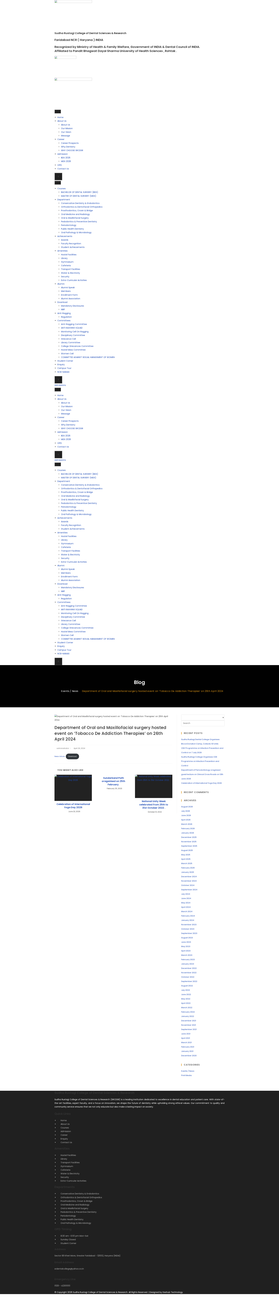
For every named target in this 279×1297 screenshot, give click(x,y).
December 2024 (189, 876)
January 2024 (187, 920)
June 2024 (186, 898)
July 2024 (185, 894)
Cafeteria (66, 265)
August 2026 (187, 806)
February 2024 (188, 915)
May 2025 (185, 854)
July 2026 (185, 811)
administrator (63, 748)
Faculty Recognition (71, 243)
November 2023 (188, 924)
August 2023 (187, 937)
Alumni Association (70, 298)
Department (63, 199)
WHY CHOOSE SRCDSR (72, 150)
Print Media (186, 1075)
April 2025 (186, 859)
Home (60, 117)
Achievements (64, 236)
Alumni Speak (68, 287)
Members (66, 291)
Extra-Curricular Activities (74, 280)
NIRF (63, 309)
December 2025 (189, 837)
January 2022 (187, 1016)
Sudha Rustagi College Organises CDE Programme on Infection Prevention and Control (200, 761)
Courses (61, 188)
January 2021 (187, 1051)
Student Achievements (73, 247)
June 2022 (186, 994)
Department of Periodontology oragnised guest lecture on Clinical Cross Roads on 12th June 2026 (202, 774)
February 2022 (188, 1012)
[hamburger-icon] (57, 111)
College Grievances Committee (77, 346)
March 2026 (186, 824)
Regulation (66, 316)
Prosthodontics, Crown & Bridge (77, 210)
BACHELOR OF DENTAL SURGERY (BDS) (79, 192)
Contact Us (63, 168)
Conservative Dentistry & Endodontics (80, 203)
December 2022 (189, 968)
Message (65, 135)
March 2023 (186, 955)
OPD (59, 165)
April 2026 (186, 819)
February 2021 (187, 1046)
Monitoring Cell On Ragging (74, 331)
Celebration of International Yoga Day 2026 (73, 806)
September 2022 (189, 981)
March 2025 (186, 863)
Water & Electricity (70, 272)
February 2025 (188, 867)
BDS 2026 (65, 157)
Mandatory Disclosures (72, 305)
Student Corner (65, 360)
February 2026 (188, 828)
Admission (62, 154)
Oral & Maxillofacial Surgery (75, 217)
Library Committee (70, 342)
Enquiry (61, 364)
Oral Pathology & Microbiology (76, 232)
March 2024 (186, 911)
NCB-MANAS (63, 371)
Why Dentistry (68, 146)
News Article (59, 756)
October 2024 (187, 885)
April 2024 (186, 907)
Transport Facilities (70, 269)
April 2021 (185, 1038)
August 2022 (187, 985)
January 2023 (187, 963)
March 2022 (186, 1007)
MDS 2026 (66, 161)
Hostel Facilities (68, 254)
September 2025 (189, 846)
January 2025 (187, 872)
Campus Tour (64, 368)
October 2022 (187, 977)
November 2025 (188, 841)
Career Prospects (70, 143)
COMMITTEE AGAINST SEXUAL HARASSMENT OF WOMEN (88, 357)
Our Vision (66, 132)
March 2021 (186, 1042)
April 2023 (186, 950)
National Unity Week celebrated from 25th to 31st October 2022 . (153, 804)
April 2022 (186, 1003)
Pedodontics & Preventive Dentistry (79, 221)
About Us (61, 121)
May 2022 (185, 998)
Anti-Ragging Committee (74, 324)
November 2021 (188, 1025)
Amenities (62, 250)
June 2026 (186, 815)
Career (60, 139)
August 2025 (187, 850)
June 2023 (186, 942)
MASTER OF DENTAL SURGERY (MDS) (78, 195)
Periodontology (68, 225)
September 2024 (189, 889)
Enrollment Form (69, 294)
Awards (64, 239)
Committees (63, 320)
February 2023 (188, 959)
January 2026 (187, 832)
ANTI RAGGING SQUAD (72, 327)
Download (62, 302)
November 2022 (188, 972)
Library (64, 258)
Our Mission (67, 128)
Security (65, 276)
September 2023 (189, 933)
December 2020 (189, 1055)
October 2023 (187, 929)
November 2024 (189, 881)
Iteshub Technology (173, 1292)
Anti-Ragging (64, 313)
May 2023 (185, 946)
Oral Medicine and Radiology (75, 214)
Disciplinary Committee (73, 335)
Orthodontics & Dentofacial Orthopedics (81, 206)
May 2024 (185, 902)
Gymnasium (67, 261)
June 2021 (185, 1033)
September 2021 (189, 1029)
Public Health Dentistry (72, 228)
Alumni (60, 283)
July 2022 (185, 990)
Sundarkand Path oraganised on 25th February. (113, 781)
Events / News (187, 1071)
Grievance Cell (68, 338)
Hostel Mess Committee (73, 349)
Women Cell (67, 353)
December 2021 (188, 1020)
